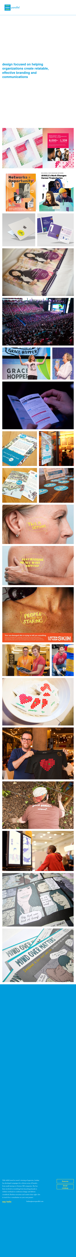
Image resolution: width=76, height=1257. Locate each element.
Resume (65, 1181)
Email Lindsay (65, 1187)
